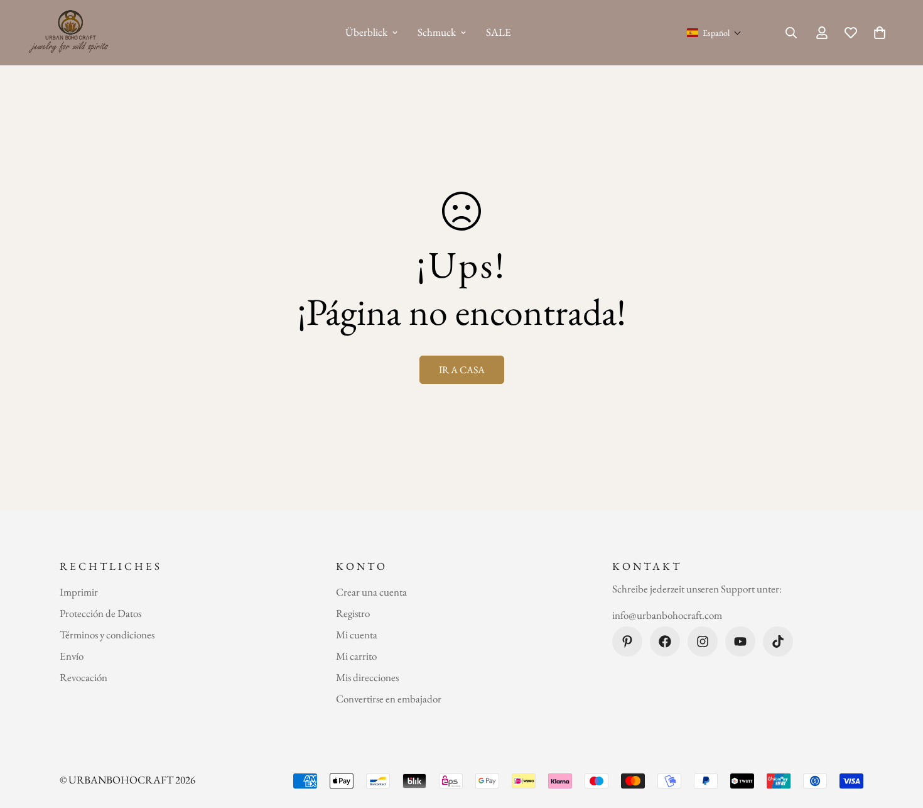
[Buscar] (791, 32)
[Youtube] (740, 641)
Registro (353, 613)
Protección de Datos (100, 613)
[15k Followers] (703, 641)
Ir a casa (462, 369)
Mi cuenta (356, 634)
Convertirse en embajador (388, 699)
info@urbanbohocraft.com (667, 615)
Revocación (83, 677)
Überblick (366, 32)
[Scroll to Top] (898, 739)
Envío (72, 656)
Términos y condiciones (107, 634)
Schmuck (437, 32)
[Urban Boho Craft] (70, 32)
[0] (879, 32)
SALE (498, 32)
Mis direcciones (367, 677)
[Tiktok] (778, 641)
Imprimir (79, 592)
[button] (714, 32)
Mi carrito (356, 656)
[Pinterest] (627, 641)
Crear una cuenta (371, 592)
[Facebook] (665, 641)
